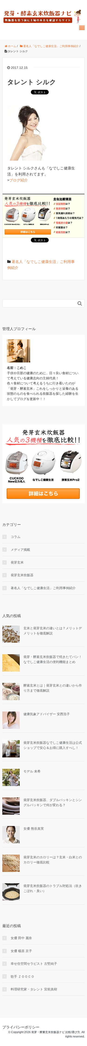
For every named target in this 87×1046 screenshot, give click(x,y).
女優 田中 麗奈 (21, 938)
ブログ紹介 (18, 180)
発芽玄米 (17, 562)
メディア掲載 (20, 550)
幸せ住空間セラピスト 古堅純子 (34, 963)
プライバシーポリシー (20, 1027)
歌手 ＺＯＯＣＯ (22, 976)
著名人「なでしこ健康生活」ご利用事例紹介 (43, 588)
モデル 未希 (32, 771)
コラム (15, 537)
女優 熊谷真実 (33, 828)
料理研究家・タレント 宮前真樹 (34, 989)
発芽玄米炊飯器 (22, 575)
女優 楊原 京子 (21, 951)
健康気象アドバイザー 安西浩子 (46, 714)
